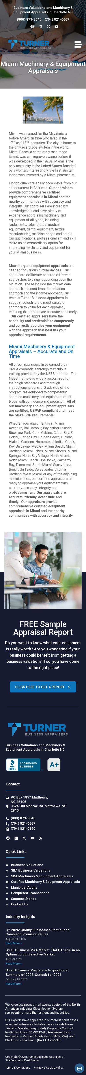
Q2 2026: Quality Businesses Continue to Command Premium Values (37, 932)
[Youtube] (56, 26)
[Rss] (40, 838)
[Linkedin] (40, 26)
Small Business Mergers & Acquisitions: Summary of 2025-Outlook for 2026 (37, 972)
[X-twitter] (48, 26)
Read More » (14, 943)
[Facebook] (32, 26)
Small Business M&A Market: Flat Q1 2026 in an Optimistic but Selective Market (43, 952)
